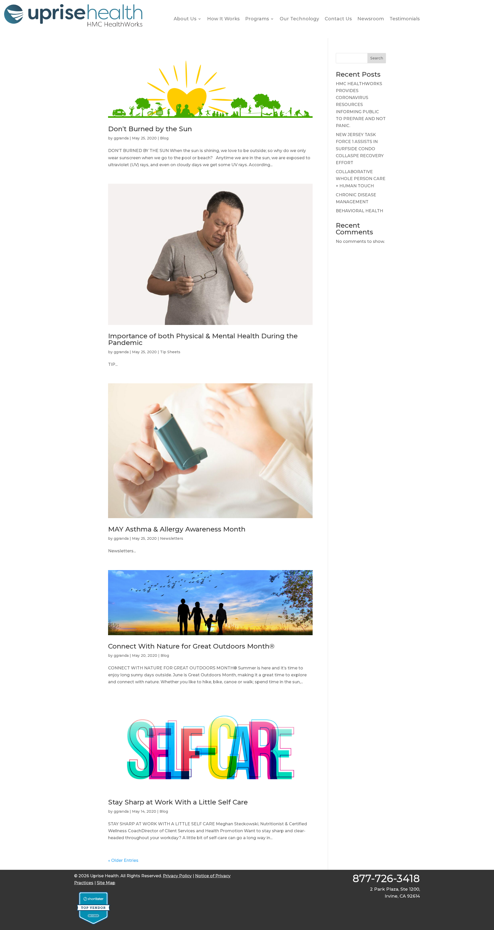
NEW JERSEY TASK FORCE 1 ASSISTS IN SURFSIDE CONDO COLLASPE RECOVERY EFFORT (360, 148)
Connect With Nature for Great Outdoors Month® (191, 646)
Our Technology (299, 19)
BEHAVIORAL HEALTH (359, 210)
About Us (185, 19)
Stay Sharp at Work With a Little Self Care (178, 802)
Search (376, 58)
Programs (257, 19)
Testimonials (405, 19)
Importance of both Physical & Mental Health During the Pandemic (203, 339)
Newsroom (370, 19)
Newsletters (171, 538)
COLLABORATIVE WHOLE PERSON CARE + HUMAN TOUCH (360, 178)
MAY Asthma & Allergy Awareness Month (176, 529)
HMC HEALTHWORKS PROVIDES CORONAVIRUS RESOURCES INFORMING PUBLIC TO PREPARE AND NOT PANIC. (361, 104)
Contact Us (338, 19)
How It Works (223, 19)
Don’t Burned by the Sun (150, 129)
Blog (164, 138)
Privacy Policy (177, 875)
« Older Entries (123, 860)
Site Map (106, 882)
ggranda (121, 138)
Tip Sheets (170, 352)
